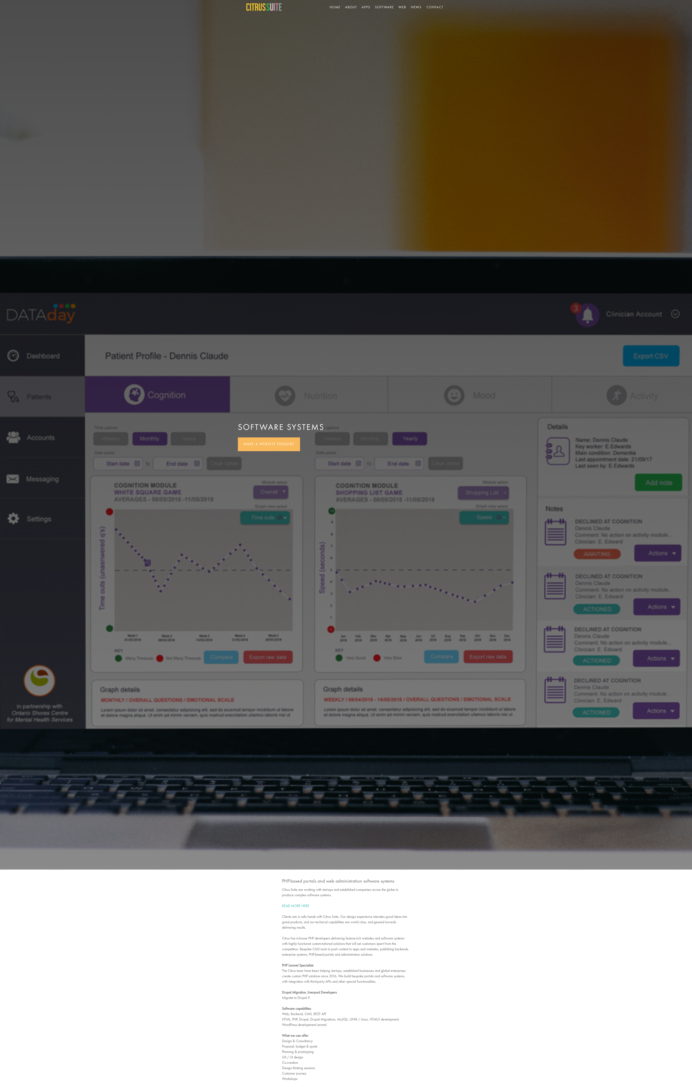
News (416, 7)
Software (384, 7)
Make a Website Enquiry (268, 444)
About (351, 7)
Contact (435, 7)
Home (335, 7)
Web (402, 7)
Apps (366, 7)
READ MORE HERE (295, 906)
